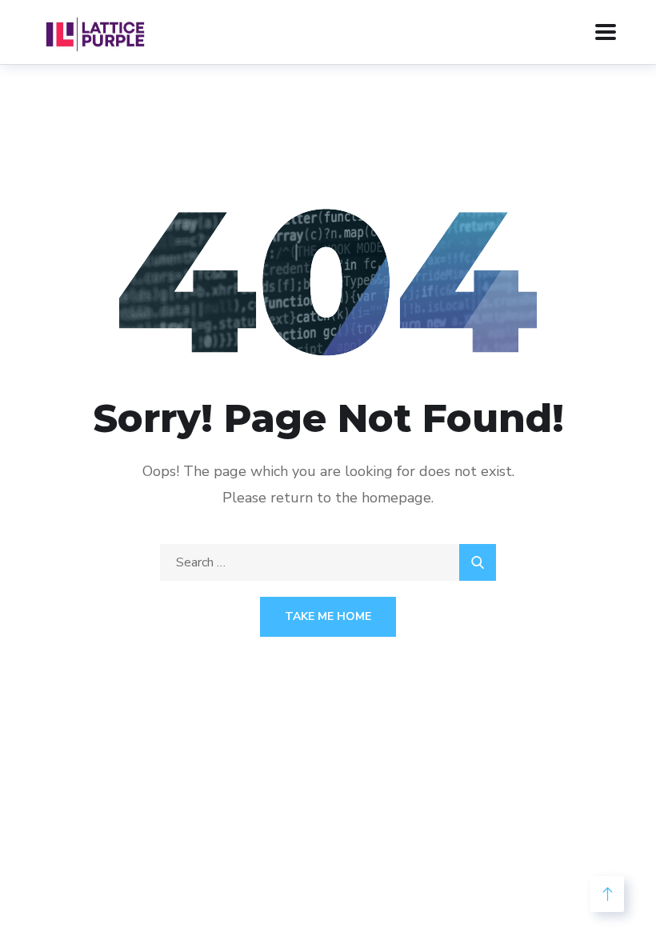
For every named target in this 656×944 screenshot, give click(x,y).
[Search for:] (328, 562)
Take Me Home (328, 616)
